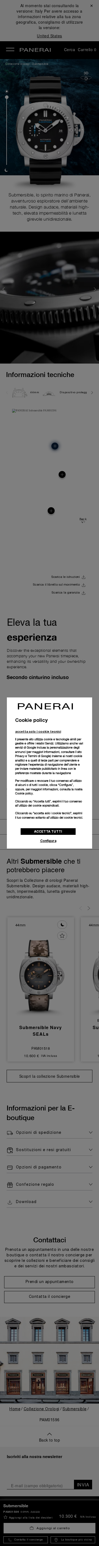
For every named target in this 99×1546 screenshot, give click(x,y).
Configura (48, 841)
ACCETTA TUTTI (48, 831)
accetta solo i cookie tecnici (38, 731)
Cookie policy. (24, 793)
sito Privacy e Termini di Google (48, 754)
